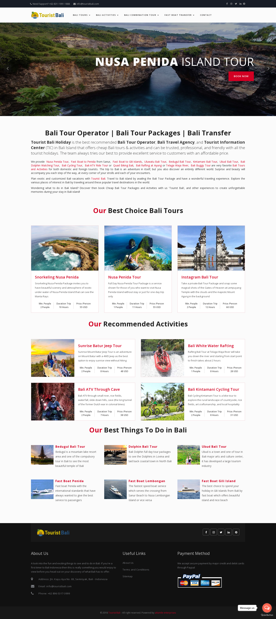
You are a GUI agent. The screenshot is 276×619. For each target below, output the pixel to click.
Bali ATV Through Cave (99, 389)
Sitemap (128, 576)
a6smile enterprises (165, 612)
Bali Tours (80, 15)
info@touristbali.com (88, 3)
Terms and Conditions (136, 569)
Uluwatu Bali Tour (155, 161)
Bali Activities (106, 15)
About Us (128, 562)
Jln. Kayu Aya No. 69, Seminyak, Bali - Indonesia (79, 579)
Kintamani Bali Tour (205, 161)
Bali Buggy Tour (200, 165)
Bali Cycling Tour (72, 165)
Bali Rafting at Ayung (149, 165)
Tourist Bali (98, 178)
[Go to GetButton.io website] (267, 615)
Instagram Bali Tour (199, 277)
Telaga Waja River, (177, 165)
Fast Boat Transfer (178, 15)
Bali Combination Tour (140, 15)
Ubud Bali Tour (229, 161)
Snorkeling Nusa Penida (57, 277)
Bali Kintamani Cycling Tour (213, 389)
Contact (206, 15)
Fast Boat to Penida (83, 161)
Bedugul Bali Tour (180, 161)
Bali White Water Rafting (211, 345)
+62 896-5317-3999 (59, 593)
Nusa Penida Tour (57, 161)
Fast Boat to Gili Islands (127, 161)
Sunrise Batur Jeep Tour (100, 345)
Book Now (241, 76)
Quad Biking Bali (123, 165)
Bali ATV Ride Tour (96, 165)
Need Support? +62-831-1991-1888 (51, 3)
